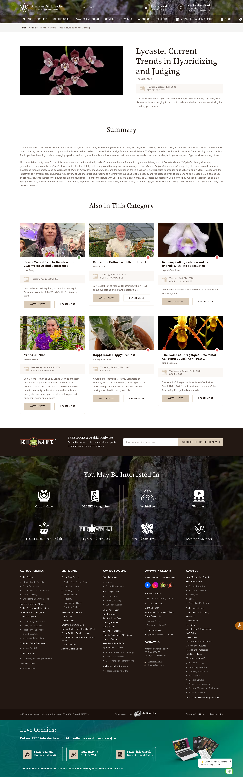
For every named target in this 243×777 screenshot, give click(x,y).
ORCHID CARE (61, 19)
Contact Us (152, 642)
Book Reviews (29, 668)
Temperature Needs (73, 603)
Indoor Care (67, 616)
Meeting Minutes (196, 680)
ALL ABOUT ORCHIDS (35, 19)
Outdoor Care (68, 620)
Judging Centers (110, 639)
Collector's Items (27, 663)
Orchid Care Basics (70, 577)
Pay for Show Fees (112, 618)
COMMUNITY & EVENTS (118, 19)
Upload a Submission (115, 656)
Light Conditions (71, 586)
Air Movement (70, 594)
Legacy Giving (153, 621)
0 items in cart (159, 6)
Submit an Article (30, 634)
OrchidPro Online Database (32, 643)
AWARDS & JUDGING (87, 19)
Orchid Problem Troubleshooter (76, 633)
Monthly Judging (113, 600)
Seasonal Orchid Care (72, 612)
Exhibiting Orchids (111, 591)
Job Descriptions (194, 654)
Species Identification (113, 647)
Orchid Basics (26, 577)
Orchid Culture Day (153, 630)
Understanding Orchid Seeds (36, 599)
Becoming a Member (198, 667)
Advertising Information (33, 638)
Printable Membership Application (204, 688)
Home (23, 27)
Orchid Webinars (27, 653)
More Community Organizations (159, 612)
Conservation (192, 620)
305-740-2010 (155, 661)
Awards (109, 582)
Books (192, 599)
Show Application (111, 610)
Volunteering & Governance (198, 629)
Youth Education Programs (32, 612)
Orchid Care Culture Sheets (76, 582)
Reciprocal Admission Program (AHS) (203, 697)
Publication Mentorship (199, 603)
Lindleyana (193, 594)
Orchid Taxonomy (31, 586)
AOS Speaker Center (154, 603)
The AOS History (196, 663)
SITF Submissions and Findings (120, 652)
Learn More (67, 304)
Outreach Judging (114, 604)
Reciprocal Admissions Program (159, 634)
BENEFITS (162, 19)
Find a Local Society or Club (160, 598)
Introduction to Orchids (33, 582)
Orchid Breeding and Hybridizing (34, 608)
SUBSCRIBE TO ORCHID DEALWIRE (200, 442)
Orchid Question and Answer (36, 590)
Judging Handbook (111, 631)
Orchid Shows (112, 596)
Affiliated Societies (153, 593)
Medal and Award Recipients (199, 641)
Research (190, 625)
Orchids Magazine (28, 616)
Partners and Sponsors (199, 684)
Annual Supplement (197, 590)
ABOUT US (144, 19)
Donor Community (153, 616)
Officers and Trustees (196, 645)
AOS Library (194, 675)
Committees (191, 637)
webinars (33, 27)
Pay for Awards (110, 614)
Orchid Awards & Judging (197, 612)
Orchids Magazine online (34, 621)
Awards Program (110, 577)
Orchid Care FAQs (70, 644)
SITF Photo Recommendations (120, 660)
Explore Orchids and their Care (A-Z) (78, 629)
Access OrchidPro (31, 648)
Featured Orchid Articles (33, 630)
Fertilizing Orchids (72, 607)
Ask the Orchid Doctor (72, 648)
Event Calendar (152, 607)
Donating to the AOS (156, 625)
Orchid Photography (115, 586)
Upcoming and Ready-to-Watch (37, 658)
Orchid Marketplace (195, 608)
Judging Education (111, 622)
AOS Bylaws (192, 633)
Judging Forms (110, 626)
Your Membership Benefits (198, 577)
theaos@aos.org (156, 665)
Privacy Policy (216, 714)
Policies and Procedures (197, 650)
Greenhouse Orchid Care (73, 625)
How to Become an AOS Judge (117, 635)
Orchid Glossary (30, 594)
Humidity (68, 599)
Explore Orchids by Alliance (32, 604)
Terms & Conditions (195, 714)
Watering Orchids (72, 590)
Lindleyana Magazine (32, 625)
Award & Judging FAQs (113, 643)
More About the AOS (195, 658)
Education (190, 616)
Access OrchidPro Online (117, 671)
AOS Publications (194, 581)
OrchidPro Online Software (115, 666)
